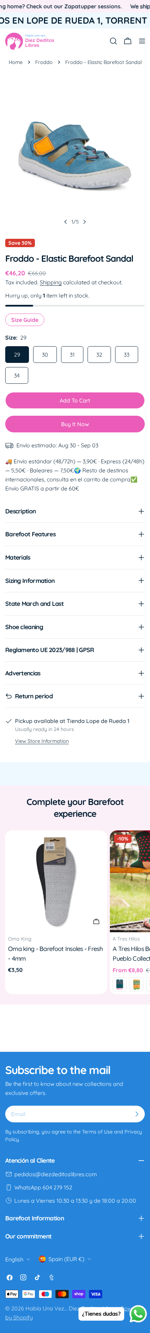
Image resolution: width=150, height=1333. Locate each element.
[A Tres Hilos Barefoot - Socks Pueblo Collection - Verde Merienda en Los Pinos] (120, 984)
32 (99, 354)
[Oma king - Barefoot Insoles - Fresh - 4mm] (56, 881)
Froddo (44, 62)
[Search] (113, 41)
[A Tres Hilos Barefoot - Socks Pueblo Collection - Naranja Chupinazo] (136, 984)
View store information (42, 741)
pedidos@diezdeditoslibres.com (55, 1174)
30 (45, 354)
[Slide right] (84, 221)
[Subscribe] (136, 1114)
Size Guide (24, 319)
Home (16, 62)
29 (17, 354)
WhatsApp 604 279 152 (43, 1187)
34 (17, 375)
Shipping (51, 282)
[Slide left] (65, 221)
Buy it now (75, 424)
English (14, 1259)
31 (72, 354)
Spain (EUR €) (66, 1258)
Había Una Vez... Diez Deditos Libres (71, 1308)
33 (126, 354)
